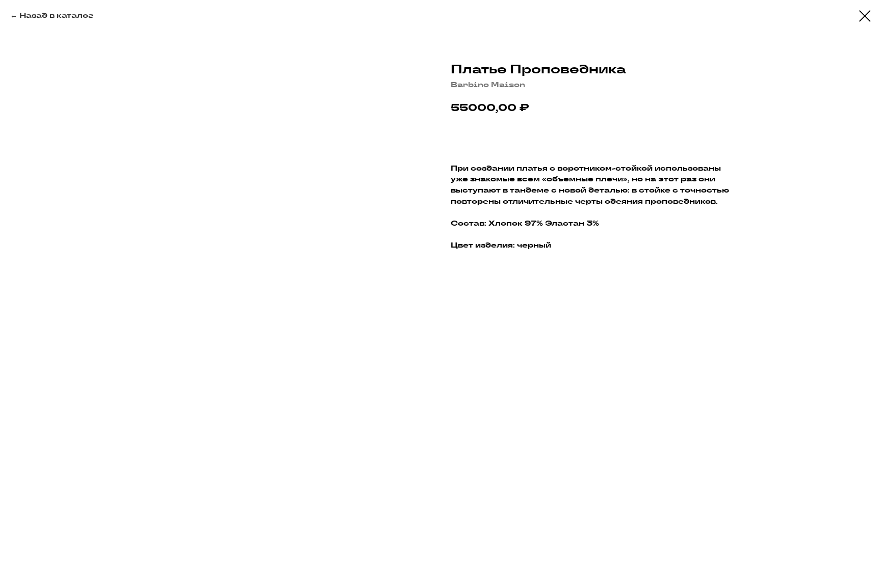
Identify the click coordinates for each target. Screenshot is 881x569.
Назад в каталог (56, 15)
